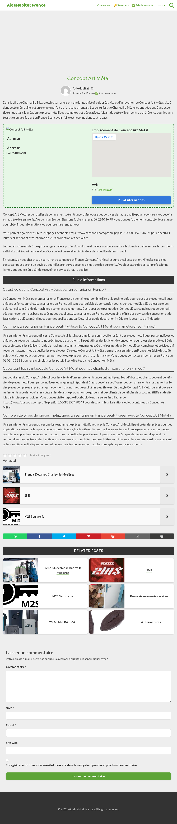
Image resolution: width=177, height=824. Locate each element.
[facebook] (39, 536)
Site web (12, 743)
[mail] (137, 536)
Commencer (104, 5)
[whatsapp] (15, 536)
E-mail (11, 725)
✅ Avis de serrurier (143, 5)
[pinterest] (88, 536)
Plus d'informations (131, 200)
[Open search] (171, 5)
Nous (160, 5)
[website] (92, 88)
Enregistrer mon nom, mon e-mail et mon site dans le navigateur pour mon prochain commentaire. (72, 765)
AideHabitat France (26, 5)
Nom (10, 708)
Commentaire (16, 667)
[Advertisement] (88, 39)
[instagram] (113, 536)
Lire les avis (105, 190)
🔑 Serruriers (121, 5)
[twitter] (64, 536)
